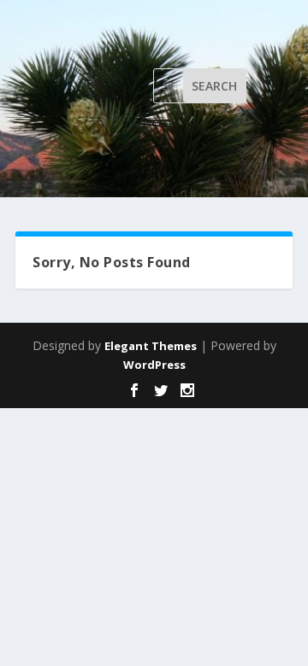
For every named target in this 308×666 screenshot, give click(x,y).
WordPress (154, 364)
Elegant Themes (150, 345)
